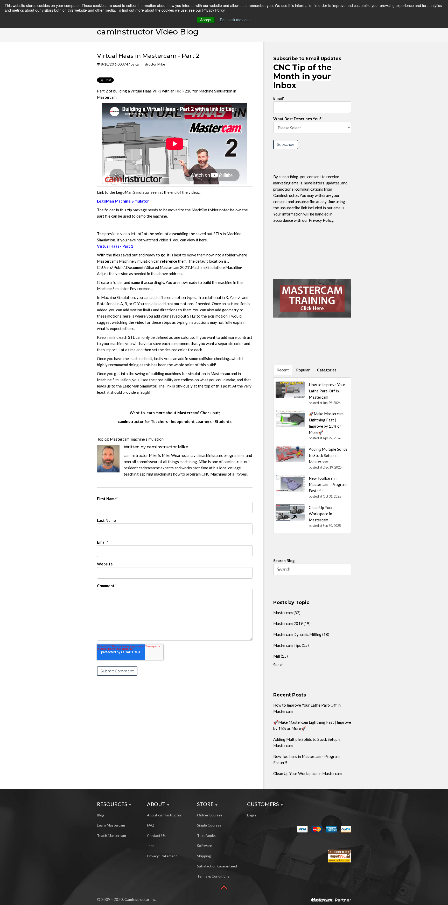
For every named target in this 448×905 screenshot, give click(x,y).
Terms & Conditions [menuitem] (213, 876)
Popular (303, 370)
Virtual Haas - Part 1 (115, 246)
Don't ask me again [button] (235, 19)
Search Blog (284, 560)
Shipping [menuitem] (204, 856)
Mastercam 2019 (292, 623)
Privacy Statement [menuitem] (162, 856)
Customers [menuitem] (263, 804)
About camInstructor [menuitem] (164, 815)
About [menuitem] (156, 804)
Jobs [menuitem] (151, 845)
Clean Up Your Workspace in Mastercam (307, 773)
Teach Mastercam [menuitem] (111, 835)
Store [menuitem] (205, 804)
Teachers (159, 421)
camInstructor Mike (150, 64)
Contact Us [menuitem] (156, 835)
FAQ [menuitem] (150, 825)
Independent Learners (191, 421)
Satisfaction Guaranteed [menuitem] (217, 866)
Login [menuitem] (251, 815)
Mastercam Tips (291, 645)
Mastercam (119, 439)
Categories (327, 370)
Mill (280, 656)
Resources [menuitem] (112, 804)
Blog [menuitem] (100, 815)
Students (223, 421)
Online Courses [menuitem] (209, 815)
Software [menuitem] (204, 845)
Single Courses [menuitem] (209, 825)
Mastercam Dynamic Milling (301, 634)
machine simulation (147, 439)
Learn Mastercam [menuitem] (111, 825)
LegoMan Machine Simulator (123, 201)
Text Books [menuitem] (206, 835)
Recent (283, 370)
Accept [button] (205, 19)
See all (278, 664)
